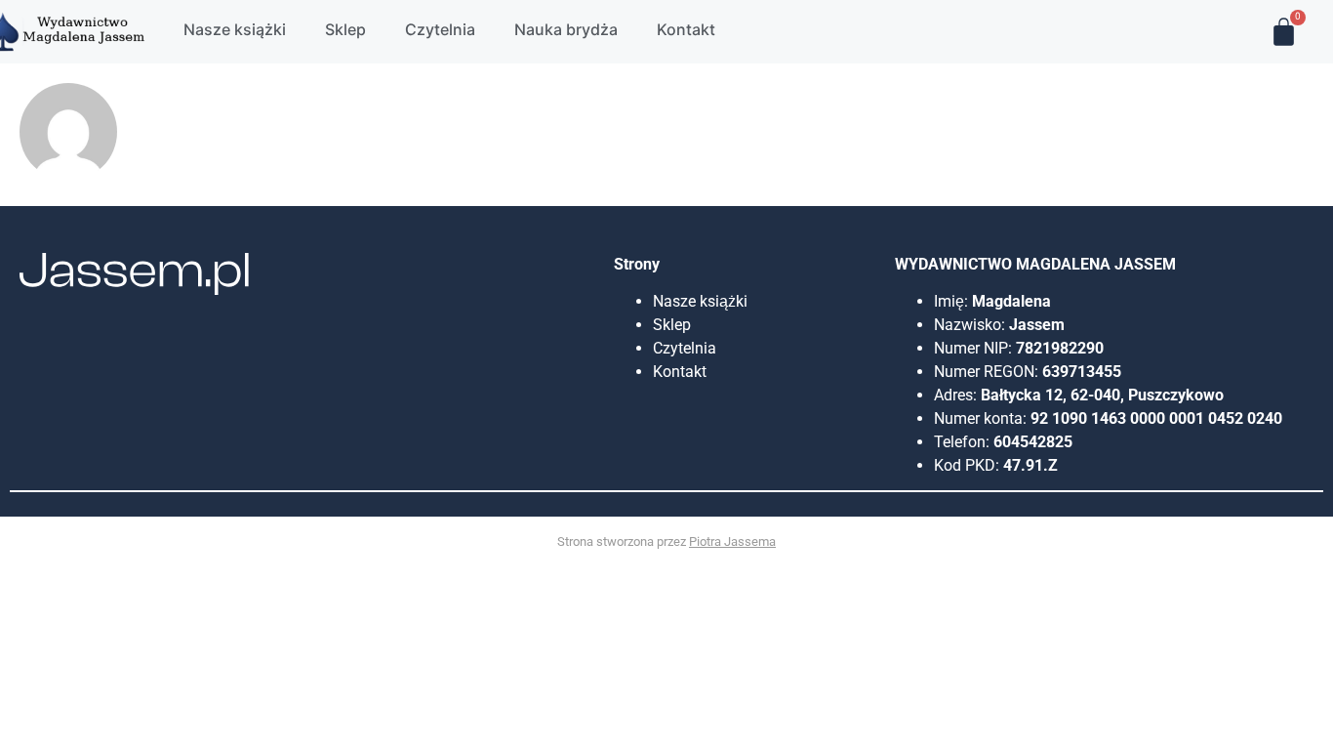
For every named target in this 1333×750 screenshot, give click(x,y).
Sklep (672, 324)
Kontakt (680, 371)
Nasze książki (702, 301)
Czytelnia (684, 348)
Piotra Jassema (732, 541)
